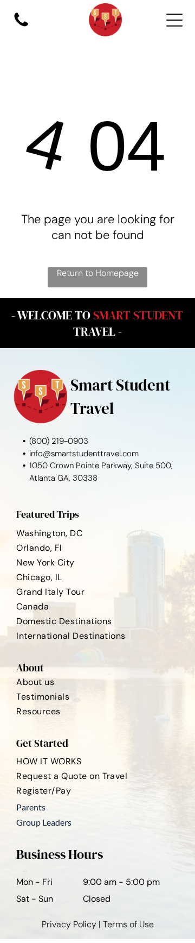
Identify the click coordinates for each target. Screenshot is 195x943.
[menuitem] (97, 532)
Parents (31, 807)
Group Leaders (44, 822)
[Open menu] (174, 20)
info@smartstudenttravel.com (84, 453)
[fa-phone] (21, 26)
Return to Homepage (98, 273)
